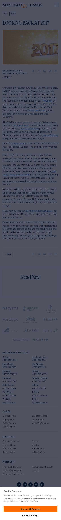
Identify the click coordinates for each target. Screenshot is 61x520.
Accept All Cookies (30, 509)
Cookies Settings (30, 515)
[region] (30, 503)
